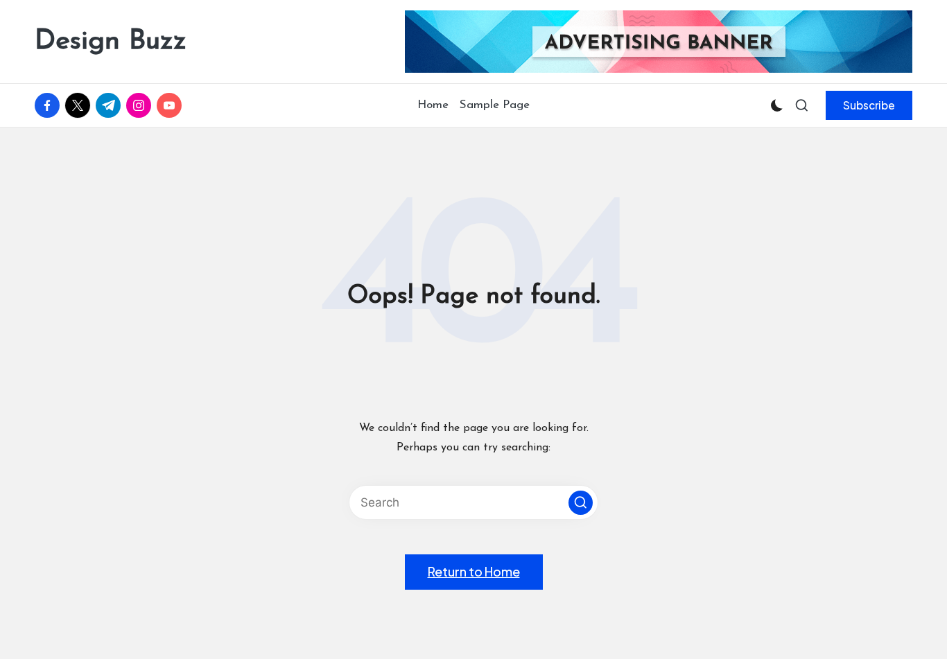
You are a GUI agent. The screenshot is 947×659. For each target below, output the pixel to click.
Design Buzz (110, 41)
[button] (869, 105)
